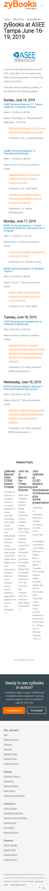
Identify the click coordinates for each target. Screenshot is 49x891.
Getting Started (10, 808)
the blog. (31, 660)
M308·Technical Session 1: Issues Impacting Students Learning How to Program (24, 228)
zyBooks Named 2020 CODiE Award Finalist (9, 478)
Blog (6, 735)
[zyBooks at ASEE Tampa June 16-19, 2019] (24, 57)
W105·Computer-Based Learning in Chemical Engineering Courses (23, 387)
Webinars (8, 744)
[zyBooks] (20, 5)
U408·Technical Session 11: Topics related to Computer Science (23, 105)
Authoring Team (10, 754)
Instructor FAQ (10, 823)
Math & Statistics (11, 786)
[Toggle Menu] (42, 5)
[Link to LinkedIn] (43, 888)
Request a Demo (14, 710)
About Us (8, 749)
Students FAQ (10, 850)
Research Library (11, 739)
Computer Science (12, 776)
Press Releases (34, 19)
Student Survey (10, 759)
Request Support (11, 832)
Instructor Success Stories (15, 818)
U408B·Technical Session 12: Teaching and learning (20, 152)
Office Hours (18, 19)
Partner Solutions (11, 763)
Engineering (9, 781)
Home (7, 19)
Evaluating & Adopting (13, 813)
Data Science (9, 791)
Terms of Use (39, 881)
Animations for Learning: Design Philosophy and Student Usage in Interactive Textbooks (25, 198)
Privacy (6, 885)
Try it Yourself (36, 710)
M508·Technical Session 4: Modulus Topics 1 (24, 269)
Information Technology (14, 796)
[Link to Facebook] (40, 888)
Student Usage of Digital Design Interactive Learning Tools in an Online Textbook (24, 296)
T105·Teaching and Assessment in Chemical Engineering (23, 322)
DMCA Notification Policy (18, 885)
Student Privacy (10, 855)
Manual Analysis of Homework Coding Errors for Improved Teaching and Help (24, 178)
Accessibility (9, 827)
